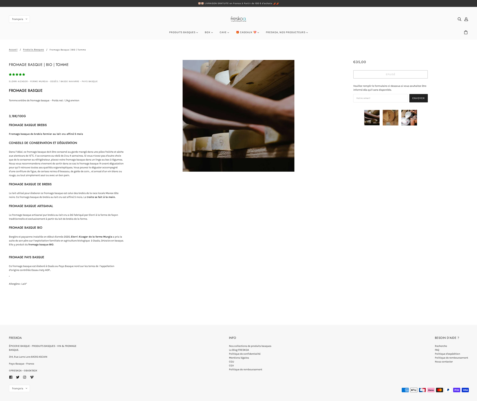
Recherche (441, 346)
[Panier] (466, 32)
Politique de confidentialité (244, 353)
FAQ (437, 349)
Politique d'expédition (447, 353)
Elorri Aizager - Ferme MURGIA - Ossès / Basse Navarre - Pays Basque (53, 81)
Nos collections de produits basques (250, 346)
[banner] (238, 18)
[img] (459, 19)
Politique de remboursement (245, 369)
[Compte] (466, 19)
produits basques (33, 49)
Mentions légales (239, 357)
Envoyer (418, 98)
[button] (17, 74)
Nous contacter (444, 361)
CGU (231, 361)
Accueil (13, 49)
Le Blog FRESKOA (239, 349)
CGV (231, 365)
